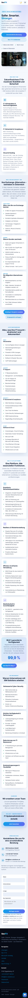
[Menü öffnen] (25, 2)
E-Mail (4, 891)
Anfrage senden (14, 911)
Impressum (4, 979)
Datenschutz (5, 982)
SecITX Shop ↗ (6, 963)
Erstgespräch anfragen (14, 317)
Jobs (2, 961)
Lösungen (4, 950)
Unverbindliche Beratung (14, 34)
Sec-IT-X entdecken (14, 39)
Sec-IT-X (4, 953)
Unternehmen (7, 884)
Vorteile (3, 958)
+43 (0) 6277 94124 (11, 854)
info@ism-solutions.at (12, 859)
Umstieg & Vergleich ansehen (14, 312)
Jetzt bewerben (14, 824)
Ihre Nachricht (7, 898)
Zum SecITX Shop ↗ (9, 665)
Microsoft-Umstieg (7, 955)
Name (4, 877)
